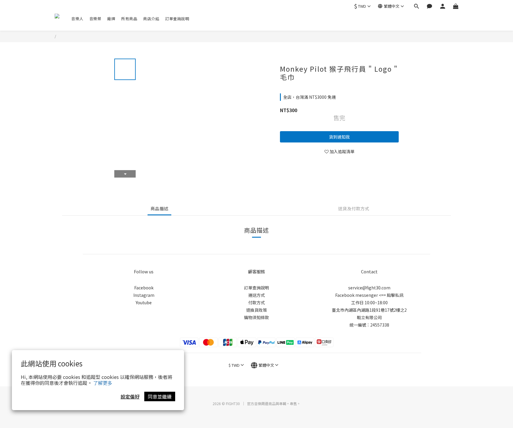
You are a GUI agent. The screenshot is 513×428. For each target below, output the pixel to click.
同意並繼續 (160, 396)
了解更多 (102, 382)
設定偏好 (130, 396)
